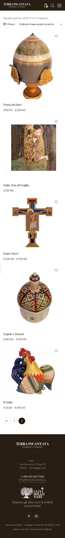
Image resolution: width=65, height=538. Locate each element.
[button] (56, 36)
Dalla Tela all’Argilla (16, 185)
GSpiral (48, 529)
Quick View (18, 97)
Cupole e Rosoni (13, 334)
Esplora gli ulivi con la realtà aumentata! (32, 504)
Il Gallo (7, 402)
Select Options (47, 97)
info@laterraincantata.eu (32, 479)
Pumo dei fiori (12, 105)
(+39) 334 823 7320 (32, 476)
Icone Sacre (10, 253)
